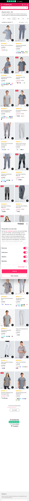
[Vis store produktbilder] (25, 22)
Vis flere (14, 410)
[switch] (25, 252)
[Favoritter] (25, 5)
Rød (18, 18)
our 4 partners (9, 231)
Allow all (14, 271)
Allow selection (14, 275)
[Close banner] (26, 223)
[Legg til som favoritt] (10, 40)
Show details (21, 266)
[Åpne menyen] (1, 4)
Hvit (3, 18)
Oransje (8, 18)
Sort (23, 18)
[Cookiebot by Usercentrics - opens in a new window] (18, 224)
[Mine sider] (22, 5)
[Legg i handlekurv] (12, 40)
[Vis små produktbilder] (26, 22)
